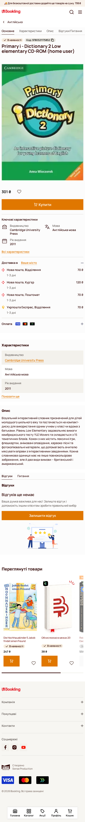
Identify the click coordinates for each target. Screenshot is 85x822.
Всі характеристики (15, 252)
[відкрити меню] (80, 12)
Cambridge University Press (24, 360)
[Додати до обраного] (19, 191)
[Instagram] (14, 747)
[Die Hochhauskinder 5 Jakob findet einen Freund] (20, 606)
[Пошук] (71, 12)
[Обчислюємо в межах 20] (58, 606)
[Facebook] (5, 747)
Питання (23, 476)
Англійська (15, 22)
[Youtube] (23, 747)
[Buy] (12, 661)
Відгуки (7, 476)
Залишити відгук (42, 515)
